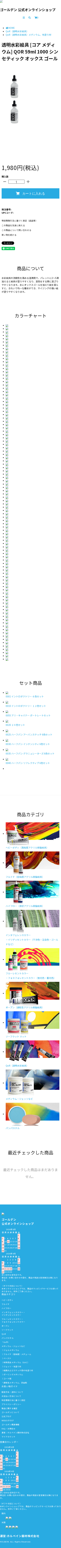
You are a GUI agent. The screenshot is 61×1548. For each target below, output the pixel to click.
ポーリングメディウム (13, 1374)
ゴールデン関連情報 (10, 1424)
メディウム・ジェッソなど (13, 1346)
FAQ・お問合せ (8, 1428)
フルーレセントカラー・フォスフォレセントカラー (13, 1320)
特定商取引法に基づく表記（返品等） (20, 220)
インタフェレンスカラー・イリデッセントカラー (13, 1313)
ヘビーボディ (7, 1300)
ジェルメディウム (11, 1350)
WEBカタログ (8, 1420)
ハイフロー (7, 1308)
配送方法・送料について (12, 1392)
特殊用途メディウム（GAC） (16, 1362)
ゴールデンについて (10, 1412)
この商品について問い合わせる (16, 230)
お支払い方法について (11, 1396)
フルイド (5, 1304)
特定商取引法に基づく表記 (13, 1400)
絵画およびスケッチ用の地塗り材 (18, 1370)
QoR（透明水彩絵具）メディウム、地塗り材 (28, 34)
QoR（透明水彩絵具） (17, 31)
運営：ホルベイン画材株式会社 (15, 1432)
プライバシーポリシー (11, 1404)
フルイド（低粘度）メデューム (17, 1354)
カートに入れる (33, 193)
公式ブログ (7, 1416)
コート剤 (7, 1378)
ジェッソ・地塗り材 (12, 1366)
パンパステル (8, 1338)
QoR (4, 1334)
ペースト (7, 1358)
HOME (11, 27)
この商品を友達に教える (13, 225)
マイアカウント (8, 1436)
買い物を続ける (9, 234)
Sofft (6, 1342)
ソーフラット (7, 1329)
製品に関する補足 (9, 1408)
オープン (5, 1326)
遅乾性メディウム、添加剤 (15, 1382)
